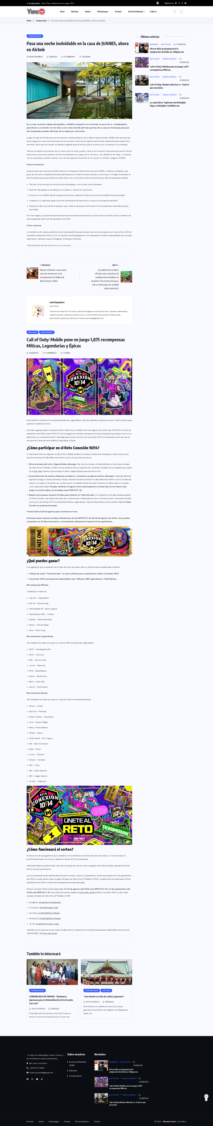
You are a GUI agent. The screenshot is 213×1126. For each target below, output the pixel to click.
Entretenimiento (135, 11)
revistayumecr (38, 1009)
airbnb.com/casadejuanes (73, 235)
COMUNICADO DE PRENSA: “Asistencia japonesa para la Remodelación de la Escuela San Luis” (51, 1000)
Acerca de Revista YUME (77, 1064)
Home (29, 20)
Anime (88, 11)
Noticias (74, 11)
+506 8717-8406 (36, 1068)
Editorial (73, 1070)
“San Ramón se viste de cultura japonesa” (103, 996)
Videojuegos (102, 11)
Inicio (62, 11)
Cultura (153, 11)
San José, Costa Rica (38, 1063)
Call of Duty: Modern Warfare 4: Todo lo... (58, 3)
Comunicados (41, 20)
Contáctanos (75, 1076)
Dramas (118, 11)
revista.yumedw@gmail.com (41, 1072)
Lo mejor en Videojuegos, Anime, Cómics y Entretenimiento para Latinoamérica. (45, 1057)
